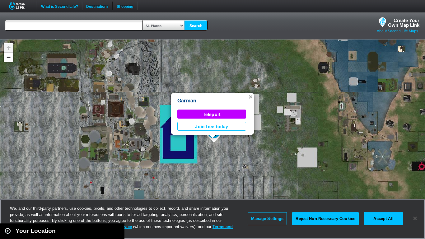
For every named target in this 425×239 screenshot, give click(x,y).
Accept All (383, 218)
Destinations (97, 5)
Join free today (211, 126)
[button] (250, 96)
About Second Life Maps (397, 31)
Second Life (20, 6)
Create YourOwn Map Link (403, 23)
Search (195, 26)
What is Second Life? (59, 5)
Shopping (125, 5)
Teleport (212, 114)
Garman (186, 100)
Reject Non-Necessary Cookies (325, 218)
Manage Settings (267, 218)
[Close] (415, 218)
